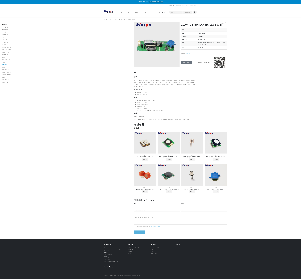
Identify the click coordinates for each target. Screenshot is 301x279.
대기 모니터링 (5, 57)
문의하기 (154, 12)
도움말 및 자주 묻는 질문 (133, 248)
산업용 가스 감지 (155, 253)
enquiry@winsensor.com (182, 5)
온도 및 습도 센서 (6, 72)
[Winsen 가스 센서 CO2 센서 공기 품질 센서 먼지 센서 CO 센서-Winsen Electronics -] (108, 12)
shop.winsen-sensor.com (156, 1)
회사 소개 (145, 12)
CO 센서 (4, 32)
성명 (135, 203)
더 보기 (145, 159)
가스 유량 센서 (5, 47)
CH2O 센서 (4, 27)
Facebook (106, 266)
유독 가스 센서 (5, 74)
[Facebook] (160, 12)
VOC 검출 (153, 249)
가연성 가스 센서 (6, 49)
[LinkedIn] (165, 12)
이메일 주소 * (184, 203)
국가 (182, 210)
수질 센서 (4, 62)
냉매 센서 (4, 54)
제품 (128, 12)
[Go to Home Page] (104, 19)
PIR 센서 (4, 42)
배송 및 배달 (130, 249)
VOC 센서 (4, 44)
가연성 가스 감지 (155, 251)
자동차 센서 (4, 79)
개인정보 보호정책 (155, 226)
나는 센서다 (4, 52)
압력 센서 (4, 67)
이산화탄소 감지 (155, 248)
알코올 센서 (187, 53)
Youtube (109, 266)
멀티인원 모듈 (5, 59)
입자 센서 (4, 77)
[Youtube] (162, 12)
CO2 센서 (4, 34)
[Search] (195, 12)
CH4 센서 (4, 29)
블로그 (136, 12)
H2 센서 (3, 37)
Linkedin (113, 266)
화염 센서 (4, 82)
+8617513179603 (193, 5)
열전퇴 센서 (4, 69)
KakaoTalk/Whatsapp (139, 210)
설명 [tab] (135, 72)
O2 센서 (4, 39)
